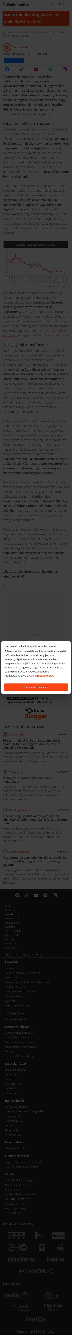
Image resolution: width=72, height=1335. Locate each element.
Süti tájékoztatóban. (41, 675)
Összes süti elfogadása (36, 687)
